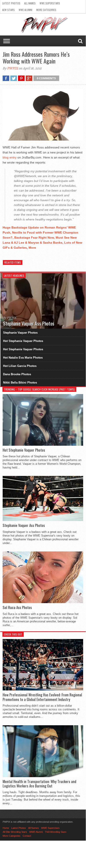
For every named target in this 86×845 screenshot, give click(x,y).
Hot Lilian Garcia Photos (20, 366)
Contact (27, 835)
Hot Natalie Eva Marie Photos (23, 357)
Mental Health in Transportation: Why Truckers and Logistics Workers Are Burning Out (39, 783)
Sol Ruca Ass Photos (17, 607)
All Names (30, 3)
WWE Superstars (50, 3)
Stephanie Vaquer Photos (20, 332)
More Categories (46, 10)
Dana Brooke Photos (17, 374)
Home (6, 828)
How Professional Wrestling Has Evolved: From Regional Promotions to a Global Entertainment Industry (42, 697)
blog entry (9, 157)
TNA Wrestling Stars (55, 832)
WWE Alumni (25, 10)
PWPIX (12, 68)
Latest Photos (11, 3)
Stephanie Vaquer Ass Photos (24, 525)
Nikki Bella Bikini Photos (20, 382)
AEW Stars (8, 10)
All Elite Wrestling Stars (15, 832)
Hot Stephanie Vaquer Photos (23, 341)
